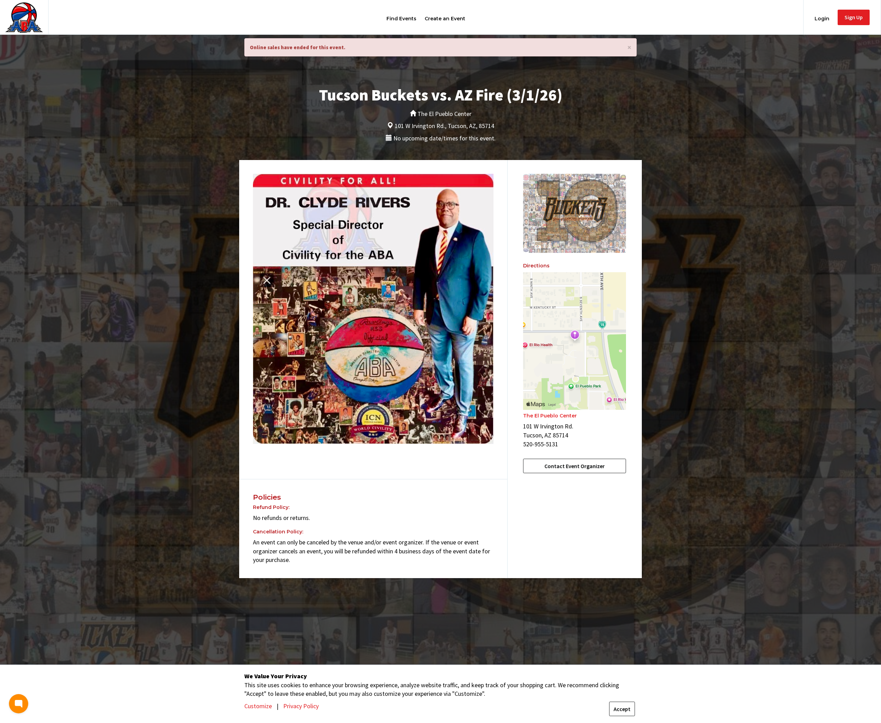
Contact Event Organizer (574, 465)
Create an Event (445, 18)
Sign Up (854, 17)
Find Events (401, 18)
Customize (258, 706)
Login (822, 18)
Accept (622, 708)
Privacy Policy (301, 706)
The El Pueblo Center (550, 416)
